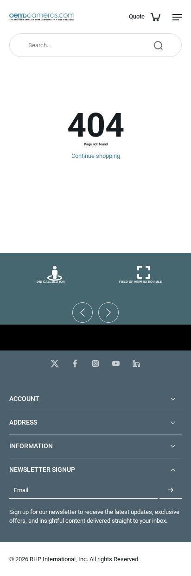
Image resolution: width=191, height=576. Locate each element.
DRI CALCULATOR (51, 282)
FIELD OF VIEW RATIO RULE (140, 282)
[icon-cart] (155, 16)
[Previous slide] (82, 312)
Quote (137, 16)
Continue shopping (95, 155)
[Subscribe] (170, 490)
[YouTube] (116, 363)
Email (21, 490)
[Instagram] (95, 363)
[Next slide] (108, 312)
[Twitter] (55, 363)
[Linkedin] (136, 363)
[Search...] (158, 45)
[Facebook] (75, 363)
